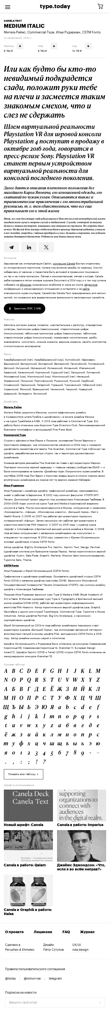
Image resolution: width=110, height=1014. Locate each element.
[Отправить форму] (100, 1002)
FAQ (66, 932)
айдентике (90, 285)
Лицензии (43, 932)
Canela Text (13, 21)
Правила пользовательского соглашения (35, 969)
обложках (25, 285)
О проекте (14, 932)
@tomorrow (32, 978)
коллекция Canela (64, 263)
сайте (86, 289)
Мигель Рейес (15, 32)
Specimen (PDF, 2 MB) (27, 308)
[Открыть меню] (8, 6)
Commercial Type (40, 32)
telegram (55, 978)
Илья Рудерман (68, 32)
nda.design (80, 949)
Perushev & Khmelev (19, 949)
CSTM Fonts (91, 32)
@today (10, 978)
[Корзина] (102, 6)
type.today (55, 6)
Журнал (87, 932)
